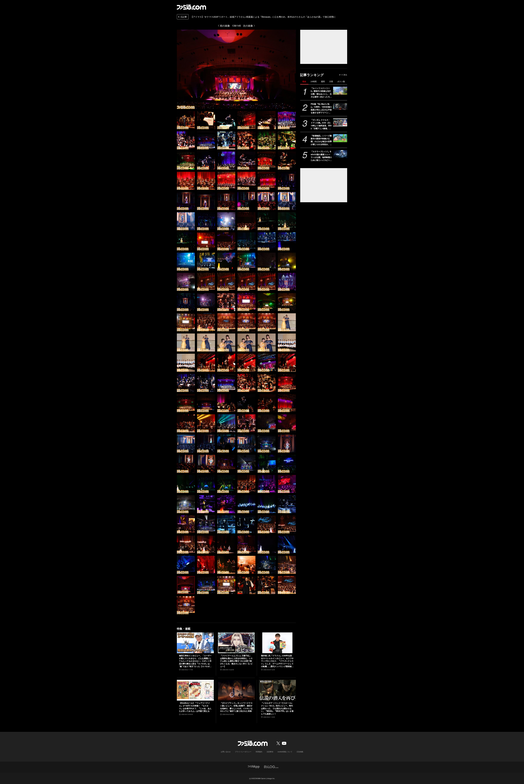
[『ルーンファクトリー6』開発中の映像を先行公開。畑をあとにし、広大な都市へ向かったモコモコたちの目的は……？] (340, 91)
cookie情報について (285, 751)
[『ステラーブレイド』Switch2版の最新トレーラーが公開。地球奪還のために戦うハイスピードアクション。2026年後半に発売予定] (340, 154)
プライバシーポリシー (243, 751)
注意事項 (270, 751)
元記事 (183, 16)
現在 (304, 81)
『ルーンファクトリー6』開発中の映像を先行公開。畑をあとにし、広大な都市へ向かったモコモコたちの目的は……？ (321, 92)
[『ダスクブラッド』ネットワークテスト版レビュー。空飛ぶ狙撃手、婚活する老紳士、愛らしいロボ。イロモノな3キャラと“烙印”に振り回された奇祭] (236, 690)
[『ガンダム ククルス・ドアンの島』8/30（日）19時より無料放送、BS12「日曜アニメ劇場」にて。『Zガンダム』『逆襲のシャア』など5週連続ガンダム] (340, 122)
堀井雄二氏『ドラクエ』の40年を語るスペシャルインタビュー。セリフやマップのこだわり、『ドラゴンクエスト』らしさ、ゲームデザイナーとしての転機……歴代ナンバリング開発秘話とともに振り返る (277, 661)
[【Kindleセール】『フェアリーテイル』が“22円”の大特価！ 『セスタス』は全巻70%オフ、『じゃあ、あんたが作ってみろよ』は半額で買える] (195, 690)
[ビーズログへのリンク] (271, 766)
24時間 (314, 81)
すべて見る (343, 75)
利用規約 (259, 751)
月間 (331, 81)
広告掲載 (300, 751)
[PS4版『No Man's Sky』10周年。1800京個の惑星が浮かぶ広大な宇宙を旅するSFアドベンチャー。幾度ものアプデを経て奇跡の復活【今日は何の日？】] (340, 106)
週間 (323, 81)
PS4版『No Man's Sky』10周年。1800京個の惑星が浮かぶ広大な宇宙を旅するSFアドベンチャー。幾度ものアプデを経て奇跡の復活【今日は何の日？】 (321, 108)
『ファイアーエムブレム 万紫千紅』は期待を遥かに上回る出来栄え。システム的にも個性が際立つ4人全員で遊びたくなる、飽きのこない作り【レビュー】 (236, 661)
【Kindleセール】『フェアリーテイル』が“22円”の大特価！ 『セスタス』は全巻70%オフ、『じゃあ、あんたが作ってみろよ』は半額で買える (195, 707)
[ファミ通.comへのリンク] (191, 7)
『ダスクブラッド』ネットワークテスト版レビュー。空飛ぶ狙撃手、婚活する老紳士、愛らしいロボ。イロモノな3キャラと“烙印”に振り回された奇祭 (236, 707)
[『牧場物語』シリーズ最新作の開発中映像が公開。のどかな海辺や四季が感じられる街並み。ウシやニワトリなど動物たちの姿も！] (340, 138)
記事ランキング (312, 75)
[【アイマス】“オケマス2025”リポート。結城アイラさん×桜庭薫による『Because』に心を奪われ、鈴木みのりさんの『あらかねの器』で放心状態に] (186, 120)
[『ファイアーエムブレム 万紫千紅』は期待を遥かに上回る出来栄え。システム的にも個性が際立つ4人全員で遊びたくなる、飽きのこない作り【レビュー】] (236, 642)
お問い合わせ (226, 751)
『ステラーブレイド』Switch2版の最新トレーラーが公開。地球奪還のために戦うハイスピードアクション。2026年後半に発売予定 (321, 156)
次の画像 (248, 25)
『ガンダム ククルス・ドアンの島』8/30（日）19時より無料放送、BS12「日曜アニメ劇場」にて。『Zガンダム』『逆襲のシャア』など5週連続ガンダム (321, 124)
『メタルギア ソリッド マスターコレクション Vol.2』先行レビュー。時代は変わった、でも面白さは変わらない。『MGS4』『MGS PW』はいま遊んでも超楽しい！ (277, 708)
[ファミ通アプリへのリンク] (254, 766)
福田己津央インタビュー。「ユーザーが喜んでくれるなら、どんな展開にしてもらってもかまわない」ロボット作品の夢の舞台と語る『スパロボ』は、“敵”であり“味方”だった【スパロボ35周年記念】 (195, 661)
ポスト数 (341, 81)
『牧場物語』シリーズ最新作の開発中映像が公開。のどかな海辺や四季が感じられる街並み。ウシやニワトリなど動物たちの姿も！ (321, 140)
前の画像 (225, 25)
